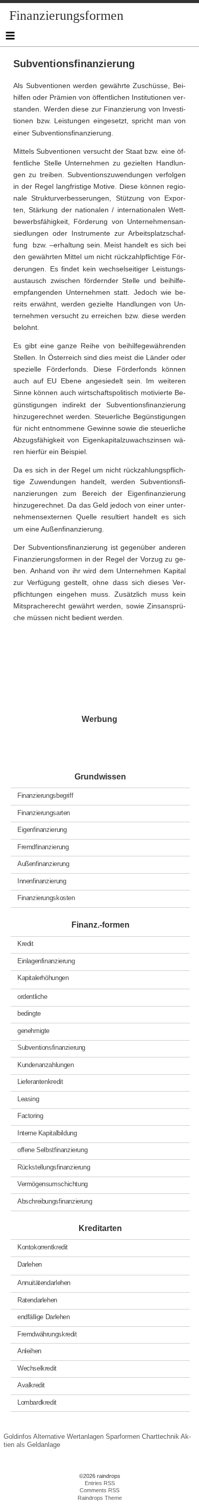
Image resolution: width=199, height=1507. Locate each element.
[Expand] (10, 35)
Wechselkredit (37, 1368)
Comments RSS (99, 1490)
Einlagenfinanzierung (45, 961)
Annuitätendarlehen (43, 1283)
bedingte (29, 1013)
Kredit (25, 943)
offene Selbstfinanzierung (52, 1150)
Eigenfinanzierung (41, 829)
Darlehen (29, 1264)
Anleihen (29, 1351)
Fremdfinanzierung (42, 846)
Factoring (30, 1116)
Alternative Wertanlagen (68, 1436)
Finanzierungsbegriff (45, 795)
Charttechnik (160, 1436)
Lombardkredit (37, 1402)
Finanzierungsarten (43, 812)
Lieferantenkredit (40, 1081)
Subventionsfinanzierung (51, 1047)
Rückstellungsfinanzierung (53, 1167)
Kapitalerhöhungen (42, 978)
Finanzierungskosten (46, 898)
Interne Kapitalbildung (47, 1133)
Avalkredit (31, 1385)
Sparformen (123, 1436)
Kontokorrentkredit (42, 1247)
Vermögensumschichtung (52, 1184)
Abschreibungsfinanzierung (54, 1201)
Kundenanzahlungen (45, 1065)
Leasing (28, 1099)
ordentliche (32, 996)
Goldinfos (18, 1436)
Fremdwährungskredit (47, 1333)
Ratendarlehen (37, 1299)
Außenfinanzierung (43, 864)
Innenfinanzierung (41, 880)
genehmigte (33, 1031)
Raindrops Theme (100, 1498)
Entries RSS (100, 1483)
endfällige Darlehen (43, 1317)
